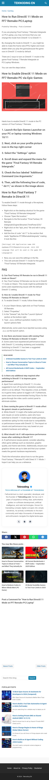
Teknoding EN (24, 3)
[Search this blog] (45, 3)
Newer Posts (8, 666)
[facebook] (6, 537)
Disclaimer (38, 768)
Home (9, 768)
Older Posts (41, 666)
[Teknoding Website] (30, 522)
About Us (16, 768)
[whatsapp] (33, 537)
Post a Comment (25, 27)
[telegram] (42, 537)
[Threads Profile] (24, 522)
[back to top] (44, 774)
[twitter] (15, 537)
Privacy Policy (27, 768)
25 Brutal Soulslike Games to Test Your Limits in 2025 (26, 359)
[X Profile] (19, 522)
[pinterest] (24, 537)
